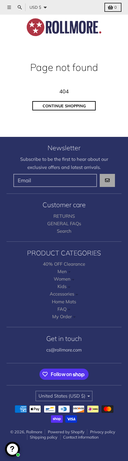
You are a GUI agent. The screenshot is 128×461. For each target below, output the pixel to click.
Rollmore (34, 431)
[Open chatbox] (12, 449)
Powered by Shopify (66, 431)
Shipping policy (43, 437)
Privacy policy (102, 431)
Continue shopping (64, 105)
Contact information (80, 437)
